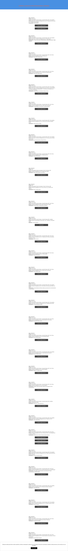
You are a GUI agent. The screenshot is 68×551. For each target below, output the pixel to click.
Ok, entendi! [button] (34, 548)
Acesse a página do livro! (41, 25)
